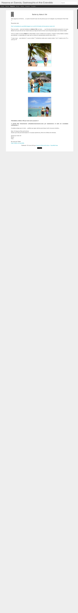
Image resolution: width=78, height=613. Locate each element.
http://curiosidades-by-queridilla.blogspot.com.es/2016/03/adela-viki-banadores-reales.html (33, 26)
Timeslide (33, 6)
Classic (2, 6)
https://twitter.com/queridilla (17, 143)
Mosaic (17, 6)
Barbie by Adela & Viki (39, 14)
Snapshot (27, 6)
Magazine (12, 6)
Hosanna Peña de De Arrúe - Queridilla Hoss (47, 145)
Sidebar (22, 6)
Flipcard (7, 6)
